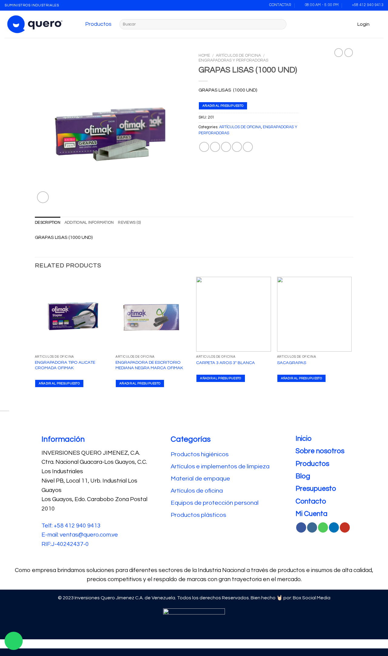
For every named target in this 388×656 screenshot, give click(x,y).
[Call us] (323, 527)
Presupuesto (316, 488)
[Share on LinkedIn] (248, 147)
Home (204, 55)
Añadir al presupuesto (222, 105)
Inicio (304, 438)
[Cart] (380, 24)
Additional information (89, 223)
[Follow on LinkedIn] (334, 527)
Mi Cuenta (311, 513)
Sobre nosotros (320, 451)
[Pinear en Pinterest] (237, 147)
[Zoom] (43, 197)
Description (47, 223)
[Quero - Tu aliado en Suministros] (35, 24)
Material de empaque (200, 479)
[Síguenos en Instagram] (312, 527)
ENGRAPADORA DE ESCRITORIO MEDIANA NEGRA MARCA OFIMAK (149, 365)
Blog (303, 476)
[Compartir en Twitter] (215, 147)
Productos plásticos (198, 515)
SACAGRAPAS (291, 362)
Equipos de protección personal (215, 503)
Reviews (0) (129, 223)
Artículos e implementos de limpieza (220, 467)
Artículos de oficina (197, 491)
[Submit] (281, 24)
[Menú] (78, 24)
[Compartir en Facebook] (204, 147)
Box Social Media (311, 597)
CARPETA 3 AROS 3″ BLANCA (225, 362)
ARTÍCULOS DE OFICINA (238, 55)
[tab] (47, 223)
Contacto (311, 501)
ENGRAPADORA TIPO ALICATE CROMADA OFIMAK (65, 365)
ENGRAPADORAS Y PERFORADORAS (233, 60)
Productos (98, 24)
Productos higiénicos (200, 454)
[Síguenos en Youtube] (345, 527)
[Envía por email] (226, 147)
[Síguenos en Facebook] (301, 527)
